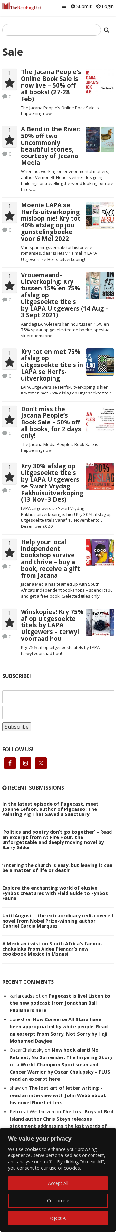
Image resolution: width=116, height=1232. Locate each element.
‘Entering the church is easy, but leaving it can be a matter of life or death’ (57, 867)
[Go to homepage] (21, 6)
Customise (58, 1201)
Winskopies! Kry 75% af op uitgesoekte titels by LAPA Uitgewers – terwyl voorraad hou (52, 625)
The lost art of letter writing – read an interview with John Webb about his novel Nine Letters (58, 1095)
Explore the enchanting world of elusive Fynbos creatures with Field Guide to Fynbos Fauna (55, 893)
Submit (83, 6)
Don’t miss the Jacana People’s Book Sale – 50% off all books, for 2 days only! (51, 422)
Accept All (58, 1183)
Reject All (58, 1218)
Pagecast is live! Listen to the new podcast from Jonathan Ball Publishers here (60, 1002)
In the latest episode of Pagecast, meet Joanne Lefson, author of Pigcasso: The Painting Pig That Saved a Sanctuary (50, 809)
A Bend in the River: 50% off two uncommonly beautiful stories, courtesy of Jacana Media (51, 146)
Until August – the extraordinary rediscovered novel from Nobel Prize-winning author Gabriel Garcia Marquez (57, 920)
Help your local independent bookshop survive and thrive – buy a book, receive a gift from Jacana (50, 559)
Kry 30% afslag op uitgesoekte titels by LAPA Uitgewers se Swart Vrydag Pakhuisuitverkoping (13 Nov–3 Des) (52, 483)
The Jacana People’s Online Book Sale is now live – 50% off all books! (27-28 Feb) (51, 85)
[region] (58, 1180)
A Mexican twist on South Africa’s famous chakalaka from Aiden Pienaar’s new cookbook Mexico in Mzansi (52, 948)
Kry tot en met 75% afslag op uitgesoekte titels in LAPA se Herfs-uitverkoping (52, 365)
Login (107, 6)
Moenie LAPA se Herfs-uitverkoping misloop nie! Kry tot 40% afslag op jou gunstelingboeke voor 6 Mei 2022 (51, 222)
